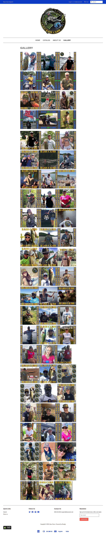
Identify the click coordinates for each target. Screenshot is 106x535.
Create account (78, 1)
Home (37, 40)
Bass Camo (52, 524)
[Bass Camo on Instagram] (35, 512)
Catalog (46, 40)
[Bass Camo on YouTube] (38, 512)
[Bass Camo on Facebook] (32, 512)
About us (57, 40)
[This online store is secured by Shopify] (7, 529)
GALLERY (67, 40)
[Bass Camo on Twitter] (29, 512)
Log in (70, 1)
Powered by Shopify (61, 524)
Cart (87, 1)
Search (5, 512)
